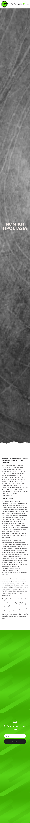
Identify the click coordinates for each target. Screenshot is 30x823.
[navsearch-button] (12, 4)
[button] (27, 4)
